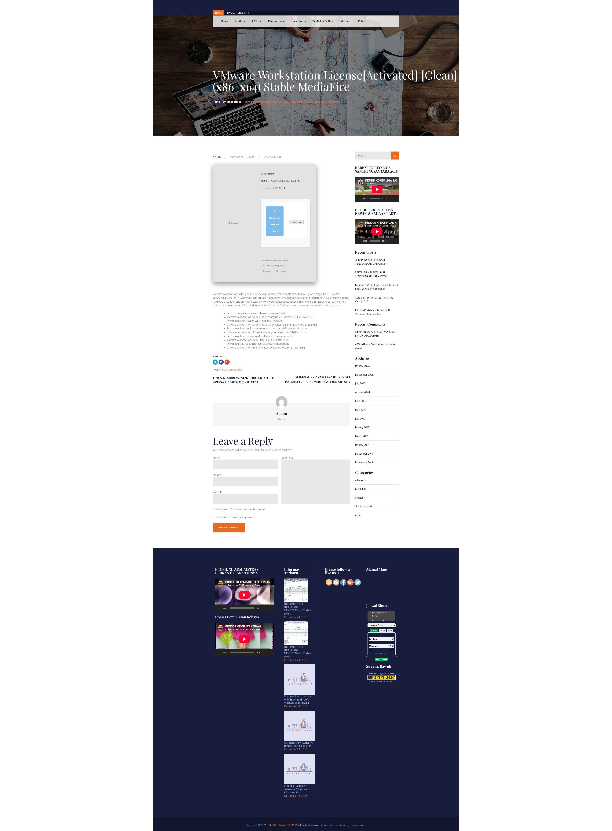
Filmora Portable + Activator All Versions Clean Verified (297, 789)
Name (217, 457)
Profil (238, 21)
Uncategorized (234, 369)
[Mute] (390, 198)
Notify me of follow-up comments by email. (240, 509)
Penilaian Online (322, 21)
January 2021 (362, 427)
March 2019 (361, 436)
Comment (287, 457)
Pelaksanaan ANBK (236, 13)
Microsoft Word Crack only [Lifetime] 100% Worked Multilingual (297, 699)
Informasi (345, 21)
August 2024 (362, 392)
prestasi (359, 497)
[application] (377, 189)
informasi (360, 480)
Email (217, 474)
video (361, 21)
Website (217, 492)
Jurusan (297, 21)
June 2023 (360, 401)
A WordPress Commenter (369, 344)
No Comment (272, 157)
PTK (255, 21)
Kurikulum (361, 488)
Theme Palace (358, 825)
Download (296, 222)
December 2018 (364, 453)
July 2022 (360, 418)
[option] (289, 13)
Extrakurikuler (277, 21)
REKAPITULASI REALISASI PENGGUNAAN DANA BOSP (297, 608)
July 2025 (360, 383)
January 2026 (362, 365)
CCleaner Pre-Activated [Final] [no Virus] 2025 (298, 744)
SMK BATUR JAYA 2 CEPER (282, 825)
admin (217, 157)
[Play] (359, 198)
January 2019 (362, 444)
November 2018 (364, 462)
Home (224, 21)
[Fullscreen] (395, 198)
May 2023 (360, 409)
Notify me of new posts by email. (234, 517)
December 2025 (364, 374)
